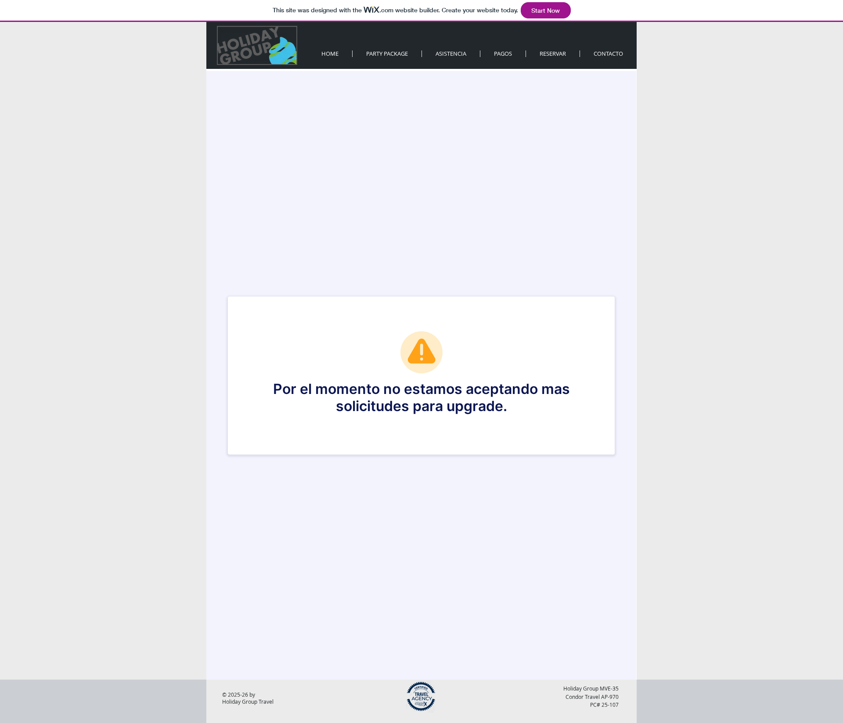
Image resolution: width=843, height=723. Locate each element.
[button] (553, 53)
